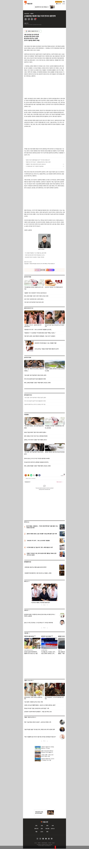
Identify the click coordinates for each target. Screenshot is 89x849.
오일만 (25, 23)
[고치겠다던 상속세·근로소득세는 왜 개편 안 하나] (62, 615)
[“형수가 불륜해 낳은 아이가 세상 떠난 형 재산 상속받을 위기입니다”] (62, 736)
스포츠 (41, 831)
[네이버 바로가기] (49, 839)
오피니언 (26, 610)
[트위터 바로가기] (40, 839)
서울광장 (31, 13)
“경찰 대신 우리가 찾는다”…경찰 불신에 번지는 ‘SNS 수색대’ (38, 162)
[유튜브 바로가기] (43, 839)
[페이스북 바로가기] (37, 839)
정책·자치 (36, 828)
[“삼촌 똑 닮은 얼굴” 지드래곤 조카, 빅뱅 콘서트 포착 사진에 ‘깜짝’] (62, 729)
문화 (42, 828)
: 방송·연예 (28, 680)
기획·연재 (26, 633)
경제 (47, 825)
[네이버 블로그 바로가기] (52, 839)
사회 (42, 825)
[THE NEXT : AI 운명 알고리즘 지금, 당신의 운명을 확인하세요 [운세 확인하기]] (44, 270)
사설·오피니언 (26, 13)
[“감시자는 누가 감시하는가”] (62, 622)
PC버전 (53, 842)
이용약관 (39, 842)
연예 (47, 831)
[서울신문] (28, 2)
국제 (53, 825)
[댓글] (35, 19)
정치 (36, 825)
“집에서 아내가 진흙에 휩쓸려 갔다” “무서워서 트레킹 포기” (38, 160)
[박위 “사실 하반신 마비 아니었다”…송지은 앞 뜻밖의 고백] (62, 722)
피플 (36, 831)
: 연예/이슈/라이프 (29, 717)
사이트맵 (49, 842)
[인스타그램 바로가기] (46, 839)
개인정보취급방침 (44, 842)
